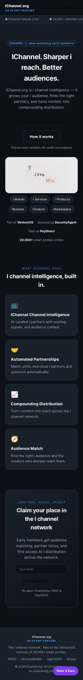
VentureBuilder (31, 659)
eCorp (71, 659)
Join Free (66, 7)
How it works (41, 136)
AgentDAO (54, 659)
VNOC (12, 659)
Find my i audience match (41, 122)
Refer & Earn (66, 671)
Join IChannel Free (34, 581)
